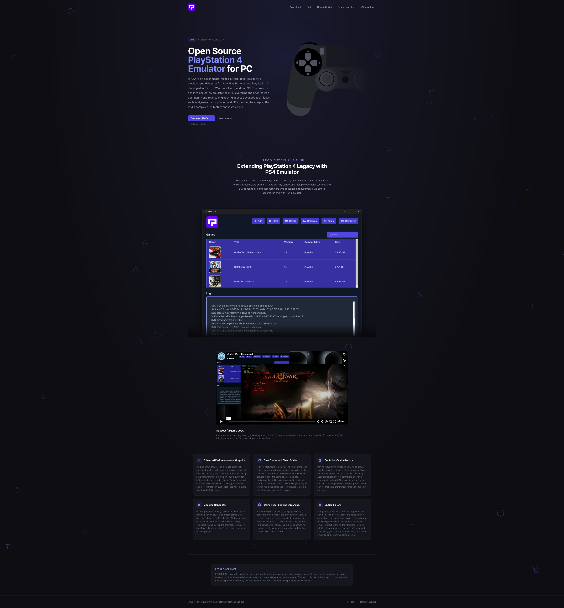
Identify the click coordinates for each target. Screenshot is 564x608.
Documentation (346, 7)
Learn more (225, 118)
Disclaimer (351, 601)
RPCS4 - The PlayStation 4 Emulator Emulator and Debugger (217, 601)
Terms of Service (368, 601)
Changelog (367, 7)
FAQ (309, 7)
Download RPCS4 (199, 118)
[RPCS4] (191, 7)
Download (295, 7)
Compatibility (324, 7)
